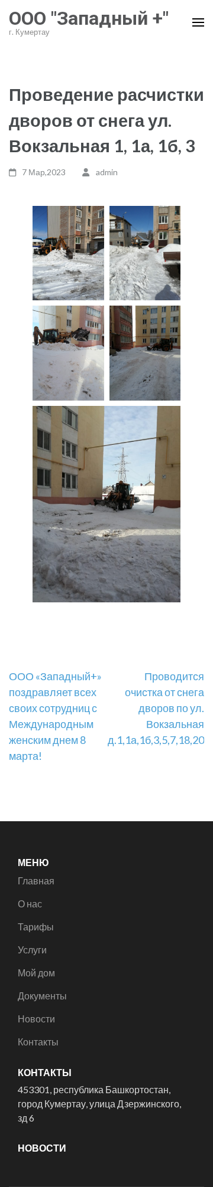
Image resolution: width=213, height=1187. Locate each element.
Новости (36, 1018)
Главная (36, 880)
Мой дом (36, 972)
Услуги (32, 949)
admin (107, 172)
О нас (30, 903)
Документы (42, 995)
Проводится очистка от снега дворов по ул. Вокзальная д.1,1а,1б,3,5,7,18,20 (156, 708)
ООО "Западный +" (89, 18)
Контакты (38, 1041)
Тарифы (36, 926)
